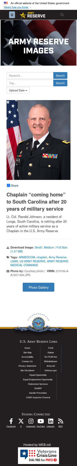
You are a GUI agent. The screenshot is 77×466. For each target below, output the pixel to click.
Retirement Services (38, 384)
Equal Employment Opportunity (38, 379)
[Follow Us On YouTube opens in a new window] (41, 422)
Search (60, 75)
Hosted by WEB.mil (37, 444)
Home (27, 348)
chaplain (42, 257)
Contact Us (27, 361)
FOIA (50, 348)
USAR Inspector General (38, 397)
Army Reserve (58, 257)
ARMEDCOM (27, 257)
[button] (18, 7)
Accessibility (27, 357)
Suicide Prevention (38, 393)
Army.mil (51, 366)
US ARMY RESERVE (32, 261)
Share (14, 185)
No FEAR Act (50, 357)
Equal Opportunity (38, 375)
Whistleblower (50, 361)
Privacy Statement (27, 366)
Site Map (27, 352)
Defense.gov (51, 370)
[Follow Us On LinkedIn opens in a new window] (50, 422)
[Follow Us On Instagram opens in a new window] (31, 422)
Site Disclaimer (27, 370)
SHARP (38, 388)
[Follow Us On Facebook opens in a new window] (11, 422)
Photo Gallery (39, 287)
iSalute (51, 352)
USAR (14, 261)
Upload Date (17, 90)
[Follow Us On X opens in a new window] (21, 422)
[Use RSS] (60, 422)
